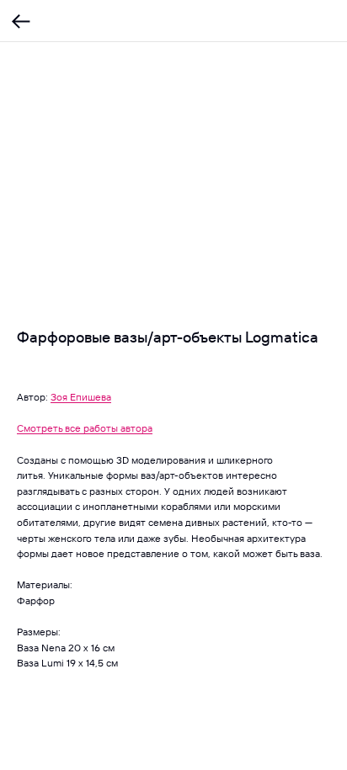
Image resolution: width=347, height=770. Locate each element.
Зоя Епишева (81, 396)
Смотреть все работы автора (84, 428)
